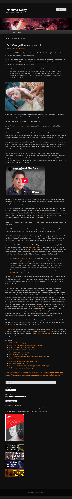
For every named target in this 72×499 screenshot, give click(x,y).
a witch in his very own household (42, 334)
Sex (44, 374)
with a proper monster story (21, 126)
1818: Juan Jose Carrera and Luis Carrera (22, 347)
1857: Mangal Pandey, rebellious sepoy (21, 368)
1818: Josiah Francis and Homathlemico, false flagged (25, 345)
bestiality (18, 375)
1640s (7, 375)
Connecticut (32, 372)
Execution (51, 372)
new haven (39, 375)
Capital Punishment (23, 372)
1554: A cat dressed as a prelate (19, 352)
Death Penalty (40, 372)
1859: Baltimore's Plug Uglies (18, 354)
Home (7, 32)
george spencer (31, 375)
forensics (24, 375)
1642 (10, 375)
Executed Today (16, 10)
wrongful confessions (54, 375)
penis (44, 375)
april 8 (14, 375)
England (46, 372)
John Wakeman (52, 329)
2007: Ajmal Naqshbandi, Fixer (18, 363)
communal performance (43, 306)
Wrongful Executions (53, 374)
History (61, 372)
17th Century (13, 372)
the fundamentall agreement (26, 258)
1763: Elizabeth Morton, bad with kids (20, 359)
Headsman (22, 48)
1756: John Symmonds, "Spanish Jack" (21, 343)
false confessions (34, 158)
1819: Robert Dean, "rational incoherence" (21, 350)
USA (46, 374)
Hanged (57, 372)
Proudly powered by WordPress (36, 492)
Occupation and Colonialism (24, 374)
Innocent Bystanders (11, 374)
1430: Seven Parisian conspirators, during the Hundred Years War (29, 356)
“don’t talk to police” (35, 247)
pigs (47, 375)
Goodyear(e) (10, 329)
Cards (19, 32)
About (13, 32)
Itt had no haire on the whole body (20, 69)
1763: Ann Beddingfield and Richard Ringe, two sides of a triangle (29, 366)
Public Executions (37, 374)
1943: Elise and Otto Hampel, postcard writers (23, 361)
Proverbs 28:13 (42, 213)
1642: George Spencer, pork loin (23, 45)
